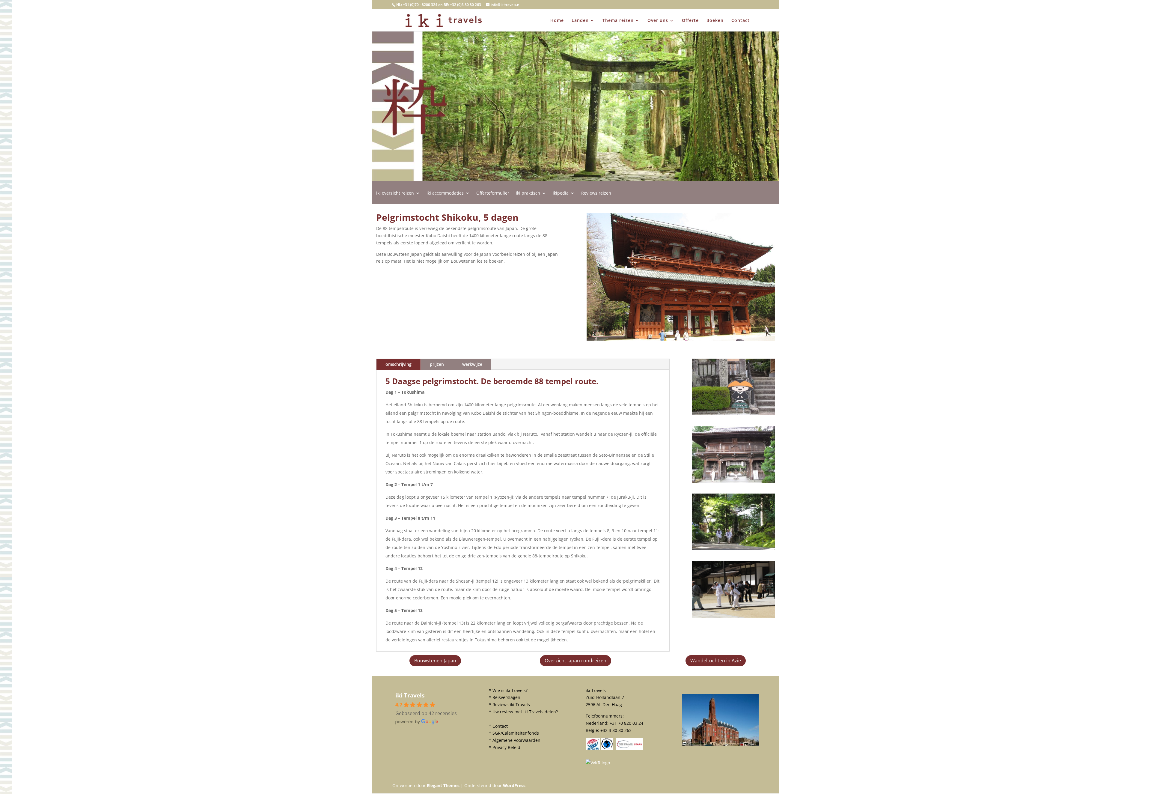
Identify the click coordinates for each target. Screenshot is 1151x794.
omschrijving (398, 364)
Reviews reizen (596, 193)
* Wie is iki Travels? (508, 690)
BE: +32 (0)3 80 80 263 (462, 4)
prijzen (437, 364)
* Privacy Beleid (504, 747)
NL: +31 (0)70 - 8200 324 (416, 4)
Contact (740, 20)
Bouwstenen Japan (435, 660)
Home (557, 20)
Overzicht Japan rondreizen (575, 660)
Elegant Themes (443, 785)
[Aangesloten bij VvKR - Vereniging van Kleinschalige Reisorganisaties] (598, 763)
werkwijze (472, 364)
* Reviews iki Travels (509, 704)
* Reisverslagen (504, 697)
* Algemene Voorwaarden (514, 740)
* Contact (498, 726)
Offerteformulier (492, 193)
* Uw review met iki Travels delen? (523, 712)
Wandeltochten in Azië (715, 660)
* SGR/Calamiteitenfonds (514, 733)
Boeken (715, 20)
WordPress (514, 785)
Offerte (690, 20)
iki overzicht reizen (395, 193)
